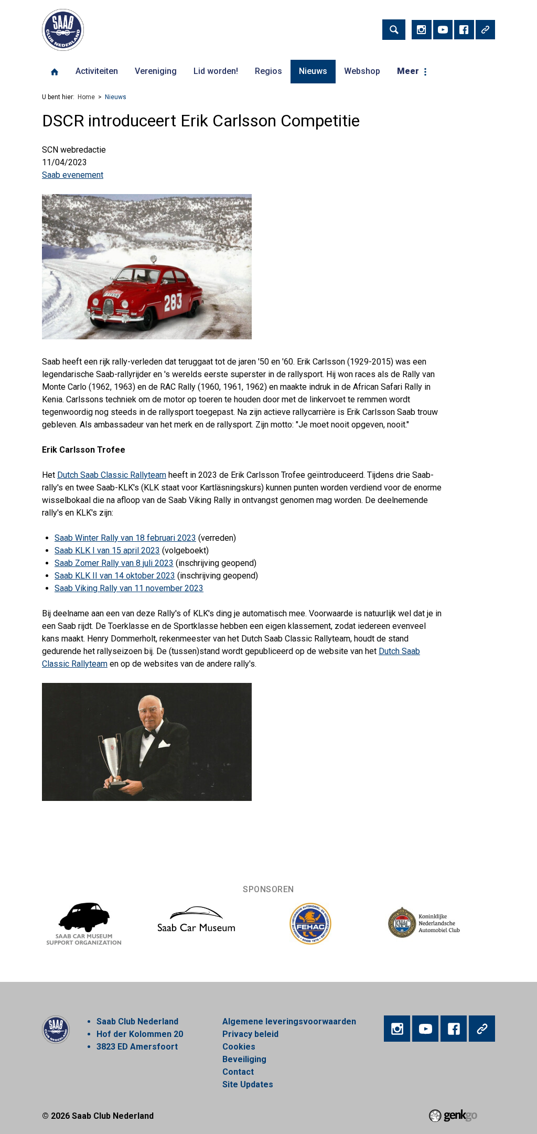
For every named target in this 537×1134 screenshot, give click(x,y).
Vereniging (156, 71)
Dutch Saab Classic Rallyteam (111, 475)
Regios (268, 71)
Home (54, 72)
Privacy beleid (250, 1034)
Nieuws (313, 71)
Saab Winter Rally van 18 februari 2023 (125, 538)
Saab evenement (72, 175)
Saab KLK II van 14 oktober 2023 (115, 576)
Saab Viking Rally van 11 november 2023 (129, 588)
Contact (238, 1072)
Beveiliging (244, 1059)
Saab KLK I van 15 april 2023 (107, 550)
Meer (408, 71)
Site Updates (247, 1084)
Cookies (238, 1047)
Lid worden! (216, 71)
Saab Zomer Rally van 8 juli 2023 (114, 563)
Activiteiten (97, 71)
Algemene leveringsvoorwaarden (289, 1021)
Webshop (362, 71)
